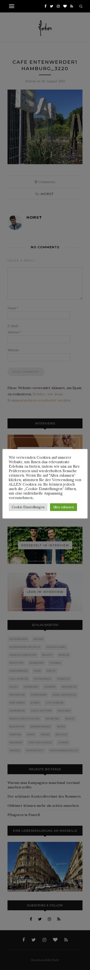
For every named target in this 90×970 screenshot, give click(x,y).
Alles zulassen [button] (63, 507)
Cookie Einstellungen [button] (28, 507)
